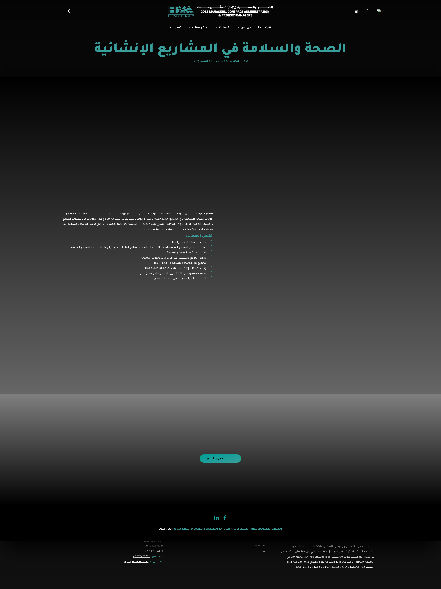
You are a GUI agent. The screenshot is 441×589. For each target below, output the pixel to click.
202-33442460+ (153, 546)
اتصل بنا (261, 552)
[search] (70, 11)
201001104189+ (154, 551)
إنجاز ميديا (165, 529)
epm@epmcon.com (136, 561)
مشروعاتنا (260, 545)
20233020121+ (141, 556)
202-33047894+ (153, 541)
